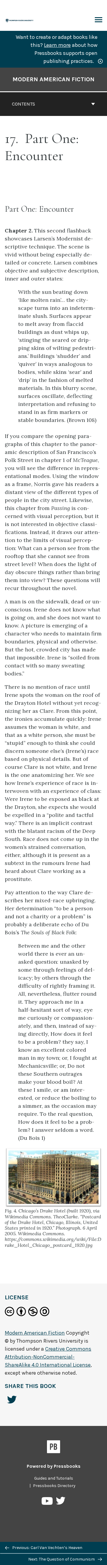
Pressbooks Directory (54, 1485)
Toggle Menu (98, 20)
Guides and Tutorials (53, 1478)
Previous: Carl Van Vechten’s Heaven (46, 1547)
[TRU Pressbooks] (20, 20)
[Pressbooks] (53, 1448)
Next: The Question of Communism (62, 1559)
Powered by (54, 1466)
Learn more (57, 45)
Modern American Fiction (53, 79)
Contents (23, 104)
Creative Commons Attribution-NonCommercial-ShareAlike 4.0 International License (48, 1357)
